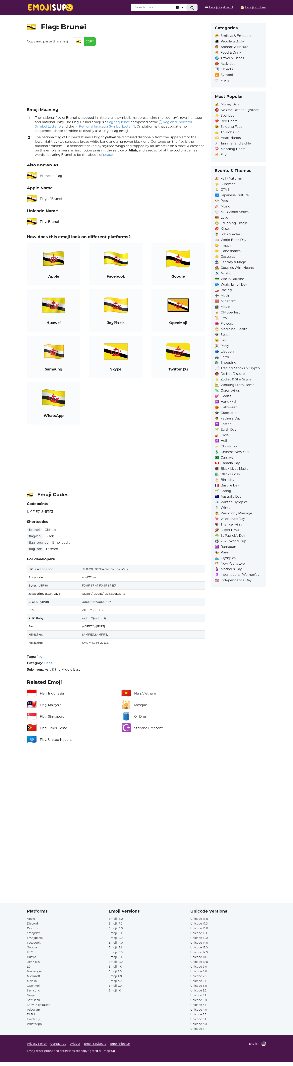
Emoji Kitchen (120, 1043)
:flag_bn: (35, 549)
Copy (90, 41)
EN (178, 7)
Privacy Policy (37, 1043)
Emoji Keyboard (95, 1043)
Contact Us (58, 1043)
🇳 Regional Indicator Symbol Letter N (105, 126)
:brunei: (34, 530)
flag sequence (118, 122)
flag (39, 657)
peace (108, 155)
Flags (48, 663)
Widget (75, 1043)
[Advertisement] (116, 76)
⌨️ (219, 7)
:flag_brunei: (38, 542)
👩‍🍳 (253, 7)
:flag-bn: (35, 536)
